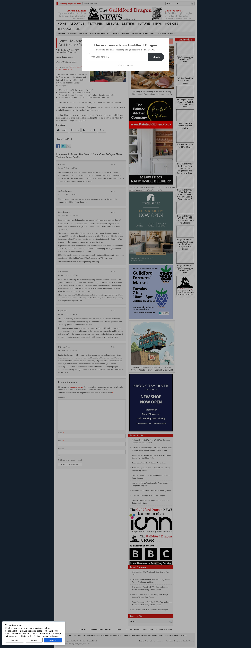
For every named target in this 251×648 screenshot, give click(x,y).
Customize (14, 640)
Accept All (53, 640)
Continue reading (126, 65)
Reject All (34, 640)
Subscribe (156, 56)
